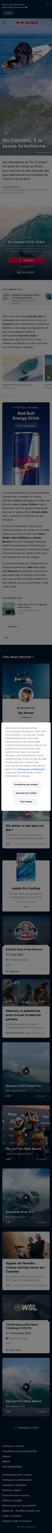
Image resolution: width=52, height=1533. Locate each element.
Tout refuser (26, 802)
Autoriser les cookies (26, 793)
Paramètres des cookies (26, 784)
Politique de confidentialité (31, 769)
